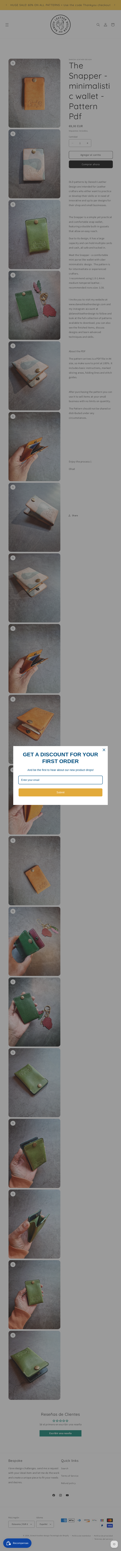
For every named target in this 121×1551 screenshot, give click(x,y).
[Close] (104, 750)
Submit (60, 792)
